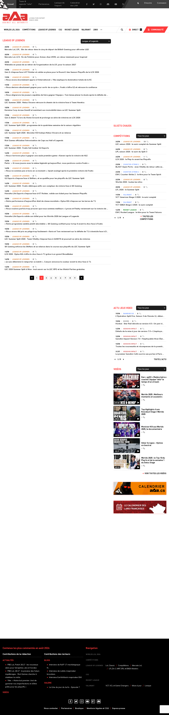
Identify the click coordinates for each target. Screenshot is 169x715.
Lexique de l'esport (59, 4)
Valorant (86, 29)
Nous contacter (51, 708)
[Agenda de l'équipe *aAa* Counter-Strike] (140, 488)
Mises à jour (137, 686)
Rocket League (72, 29)
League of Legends (47, 29)
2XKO (95, 29)
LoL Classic (110, 665)
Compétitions (29, 29)
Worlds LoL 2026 (12, 29)
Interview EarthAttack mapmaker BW (65, 677)
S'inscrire (148, 3)
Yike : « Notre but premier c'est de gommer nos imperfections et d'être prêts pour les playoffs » (21, 683)
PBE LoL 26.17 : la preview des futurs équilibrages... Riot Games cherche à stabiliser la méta (22, 674)
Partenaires (44, 4)
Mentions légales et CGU (98, 708)
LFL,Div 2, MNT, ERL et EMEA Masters (123, 669)
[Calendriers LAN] (140, 507)
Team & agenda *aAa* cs (25, 4)
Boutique (79, 708)
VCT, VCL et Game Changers (117, 686)
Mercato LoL (137, 665)
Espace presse (118, 708)
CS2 (60, 29)
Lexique (148, 686)
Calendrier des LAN (75, 4)
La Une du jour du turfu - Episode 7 (64, 687)
